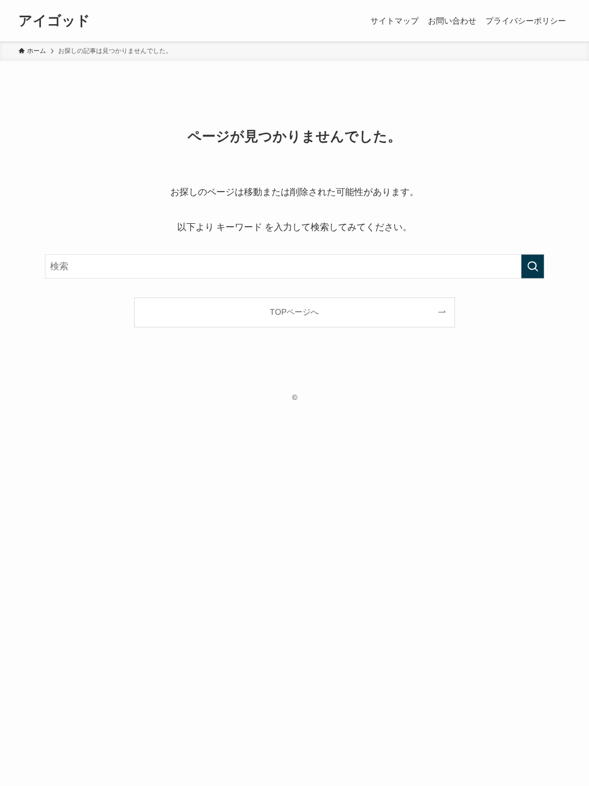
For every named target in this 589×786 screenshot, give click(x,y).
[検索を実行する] (532, 266)
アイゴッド (54, 21)
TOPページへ (294, 311)
